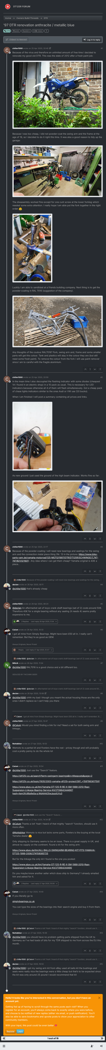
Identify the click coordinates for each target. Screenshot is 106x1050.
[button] (4, 1046)
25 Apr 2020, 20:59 (39, 377)
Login (20, 1031)
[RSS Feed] (46, 30)
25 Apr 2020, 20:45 (39, 48)
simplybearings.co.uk (23, 901)
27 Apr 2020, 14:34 (39, 820)
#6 (101, 630)
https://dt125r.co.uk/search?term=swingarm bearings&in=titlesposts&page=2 (52, 775)
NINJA (15, 663)
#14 (101, 933)
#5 (101, 604)
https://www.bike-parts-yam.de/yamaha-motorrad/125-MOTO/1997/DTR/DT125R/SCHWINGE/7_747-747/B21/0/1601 (55, 557)
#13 (101, 892)
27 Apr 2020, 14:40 (35, 892)
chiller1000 (17, 48)
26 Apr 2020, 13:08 (35, 693)
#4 (101, 584)
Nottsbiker (17, 744)
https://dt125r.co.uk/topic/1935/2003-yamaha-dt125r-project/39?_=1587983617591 (56, 781)
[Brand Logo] (7, 6)
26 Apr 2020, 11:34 (35, 663)
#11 (101, 766)
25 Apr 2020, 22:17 (39, 547)
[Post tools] (100, 369)
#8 (101, 693)
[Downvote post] (94, 369)
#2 (101, 377)
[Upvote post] (85, 369)
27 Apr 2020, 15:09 (39, 933)
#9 (101, 721)
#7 (102, 663)
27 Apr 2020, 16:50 (35, 964)
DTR (8, 31)
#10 (101, 744)
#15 (101, 964)
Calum (15, 630)
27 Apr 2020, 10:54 (35, 766)
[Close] (99, 998)
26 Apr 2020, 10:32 (35, 630)
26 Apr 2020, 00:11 (35, 584)
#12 (101, 820)
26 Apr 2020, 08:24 (39, 604)
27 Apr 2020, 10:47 (39, 721)
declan (15, 584)
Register (10, 1031)
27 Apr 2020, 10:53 (39, 744)
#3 (101, 547)
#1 (102, 48)
